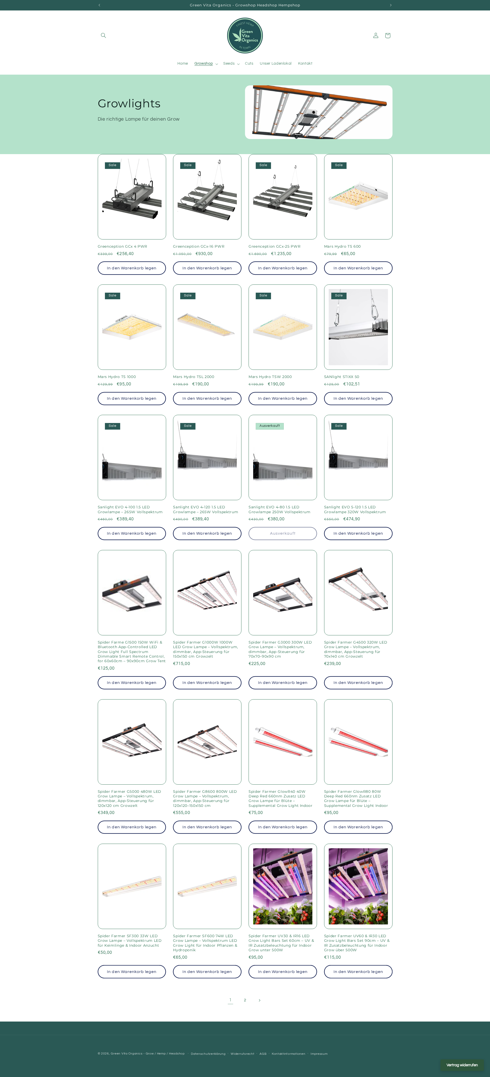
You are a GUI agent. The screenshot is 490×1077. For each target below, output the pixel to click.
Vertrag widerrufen (462, 1065)
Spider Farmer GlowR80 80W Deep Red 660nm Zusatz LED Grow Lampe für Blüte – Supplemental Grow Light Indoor (356, 798)
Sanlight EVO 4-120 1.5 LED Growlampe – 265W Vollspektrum (205, 509)
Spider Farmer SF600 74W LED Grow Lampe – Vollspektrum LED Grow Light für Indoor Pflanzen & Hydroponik (205, 943)
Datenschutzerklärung (208, 1053)
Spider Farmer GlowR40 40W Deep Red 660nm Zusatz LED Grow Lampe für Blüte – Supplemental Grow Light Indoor (281, 798)
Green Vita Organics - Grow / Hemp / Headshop (148, 1053)
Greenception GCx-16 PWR (198, 246)
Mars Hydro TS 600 (342, 246)
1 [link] (230, 1000)
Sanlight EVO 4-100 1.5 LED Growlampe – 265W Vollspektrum (130, 509)
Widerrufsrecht (242, 1053)
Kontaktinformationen (288, 1053)
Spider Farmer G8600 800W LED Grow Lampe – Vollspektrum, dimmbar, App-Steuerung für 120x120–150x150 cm (205, 798)
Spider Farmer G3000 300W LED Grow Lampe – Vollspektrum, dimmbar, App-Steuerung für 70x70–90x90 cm (280, 649)
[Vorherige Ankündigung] (99, 5)
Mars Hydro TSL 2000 (193, 376)
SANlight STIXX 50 (341, 376)
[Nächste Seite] (259, 1000)
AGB (263, 1053)
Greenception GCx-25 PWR (274, 246)
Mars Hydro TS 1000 (117, 376)
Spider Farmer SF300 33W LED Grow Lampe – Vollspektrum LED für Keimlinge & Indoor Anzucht (130, 941)
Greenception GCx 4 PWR (123, 246)
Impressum (319, 1053)
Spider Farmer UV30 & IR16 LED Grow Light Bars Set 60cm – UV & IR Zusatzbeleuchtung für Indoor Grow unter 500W (281, 943)
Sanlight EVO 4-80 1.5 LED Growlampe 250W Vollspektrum (280, 509)
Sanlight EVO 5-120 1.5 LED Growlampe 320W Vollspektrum (355, 509)
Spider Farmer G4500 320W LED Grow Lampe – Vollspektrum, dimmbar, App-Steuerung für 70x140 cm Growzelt (355, 649)
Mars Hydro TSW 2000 (270, 376)
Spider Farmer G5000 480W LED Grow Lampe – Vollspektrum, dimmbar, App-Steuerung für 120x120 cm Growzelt (129, 798)
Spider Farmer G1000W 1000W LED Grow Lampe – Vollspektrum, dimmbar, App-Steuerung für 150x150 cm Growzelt (205, 649)
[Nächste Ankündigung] (390, 5)
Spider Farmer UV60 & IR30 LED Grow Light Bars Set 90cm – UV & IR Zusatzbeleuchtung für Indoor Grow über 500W (356, 943)
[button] (103, 35)
